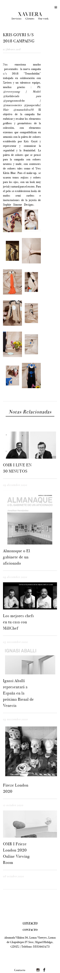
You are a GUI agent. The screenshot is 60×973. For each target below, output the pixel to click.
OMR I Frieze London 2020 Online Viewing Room (16, 853)
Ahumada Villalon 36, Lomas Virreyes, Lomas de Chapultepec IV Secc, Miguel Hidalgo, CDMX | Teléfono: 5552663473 (30, 942)
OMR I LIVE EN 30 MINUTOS (17, 468)
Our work (43, 18)
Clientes (29, 18)
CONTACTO (30, 930)
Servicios (17, 18)
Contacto (19, 970)
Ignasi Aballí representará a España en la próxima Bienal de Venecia (18, 693)
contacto (30, 923)
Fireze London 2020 (15, 788)
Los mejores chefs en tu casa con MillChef (18, 622)
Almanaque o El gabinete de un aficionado (16, 557)
